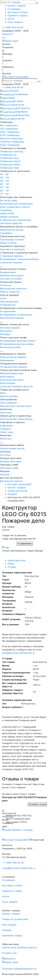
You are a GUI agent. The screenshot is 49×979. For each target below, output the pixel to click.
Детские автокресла (11, 481)
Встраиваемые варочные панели (17, 340)
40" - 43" (4, 180)
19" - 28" (4, 174)
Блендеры (5, 334)
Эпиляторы (6, 412)
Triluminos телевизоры (12, 141)
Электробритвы (8, 402)
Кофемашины (7, 360)
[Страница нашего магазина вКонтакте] (8, 958)
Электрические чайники (13, 357)
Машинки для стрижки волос (16, 406)
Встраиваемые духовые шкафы (17, 344)
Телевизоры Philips (10, 164)
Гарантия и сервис (17, 15)
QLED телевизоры (9, 132)
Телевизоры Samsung (11, 151)
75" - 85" (4, 194)
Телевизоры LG (8, 154)
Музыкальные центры (11, 229)
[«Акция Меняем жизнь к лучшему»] (17, 829)
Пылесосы (5, 285)
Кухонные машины (10, 327)
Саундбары (6, 210)
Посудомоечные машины (13, 366)
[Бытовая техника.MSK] (15, 839)
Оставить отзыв (37, 804)
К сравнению (24, 543)
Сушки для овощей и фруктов (16, 386)
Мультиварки (7, 376)
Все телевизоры (8, 125)
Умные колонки (8, 242)
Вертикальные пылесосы (13, 288)
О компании (13, 9)
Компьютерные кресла (12, 448)
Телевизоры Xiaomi (10, 161)
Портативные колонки (12, 239)
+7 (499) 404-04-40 (12, 27)
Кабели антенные (9, 216)
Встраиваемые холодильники (16, 314)
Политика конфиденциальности (19, 968)
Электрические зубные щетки (16, 419)
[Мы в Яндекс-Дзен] (10, 40)
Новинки (6, 930)
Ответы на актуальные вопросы (19, 947)
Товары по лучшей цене (15, 919)
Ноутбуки (5, 455)
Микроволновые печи (11, 373)
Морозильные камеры (12, 317)
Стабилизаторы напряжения (15, 220)
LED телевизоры (9, 128)
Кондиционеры (8, 272)
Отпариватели (7, 304)
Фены (3, 393)
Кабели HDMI (7, 213)
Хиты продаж (9, 924)
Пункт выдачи (15, 22)
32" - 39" (4, 177)
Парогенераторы (9, 301)
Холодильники (8, 311)
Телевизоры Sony (9, 158)
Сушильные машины (11, 262)
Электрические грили (12, 379)
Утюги (3, 298)
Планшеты (5, 428)
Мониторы (5, 438)
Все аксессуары (8, 200)
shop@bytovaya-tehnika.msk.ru (18, 652)
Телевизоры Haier (9, 167)
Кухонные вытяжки (10, 347)
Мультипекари (8, 383)
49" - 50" (4, 184)
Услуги (11, 18)
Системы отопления (11, 278)
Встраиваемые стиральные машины (19, 259)
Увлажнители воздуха (12, 275)
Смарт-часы (6, 432)
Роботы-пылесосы (10, 291)
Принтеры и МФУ (9, 468)
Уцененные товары (12, 935)
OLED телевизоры (9, 135)
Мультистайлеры (9, 396)
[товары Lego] (5, 547)
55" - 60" (4, 187)
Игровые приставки (11, 461)
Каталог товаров (16, 5)
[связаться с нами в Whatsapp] (3, 50)
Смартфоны (6, 425)
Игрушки (5, 474)
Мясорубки (6, 331)
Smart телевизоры (10, 145)
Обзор (10, 563)
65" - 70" (4, 190)
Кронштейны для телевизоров (16, 203)
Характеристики (16, 560)
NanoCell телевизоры (11, 138)
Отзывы (11, 567)
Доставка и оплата (17, 12)
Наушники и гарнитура (12, 249)
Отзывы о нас (9, 953)
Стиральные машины (11, 256)
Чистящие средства (11, 223)
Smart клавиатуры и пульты (15, 207)
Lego (35, 665)
